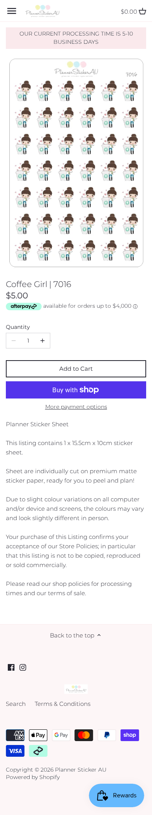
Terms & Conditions (62, 703)
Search (16, 703)
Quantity (18, 327)
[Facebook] (11, 667)
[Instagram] (22, 667)
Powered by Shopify (33, 777)
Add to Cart (76, 368)
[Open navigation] (12, 11)
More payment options (76, 407)
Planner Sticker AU (80, 770)
